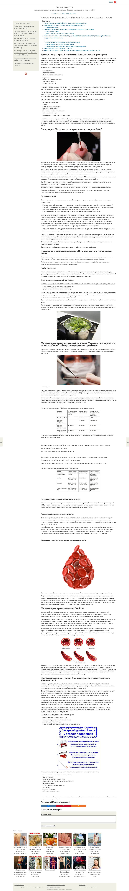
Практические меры (51, 27)
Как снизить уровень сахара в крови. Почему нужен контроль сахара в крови (69, 29)
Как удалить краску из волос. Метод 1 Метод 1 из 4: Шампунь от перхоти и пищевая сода (25, 33)
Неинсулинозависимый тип (85, 796)
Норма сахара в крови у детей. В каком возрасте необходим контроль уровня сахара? (72, 50)
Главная (54, 13)
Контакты (49, 885)
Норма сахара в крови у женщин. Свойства (58, 48)
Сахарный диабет (56, 799)
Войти (111, 2)
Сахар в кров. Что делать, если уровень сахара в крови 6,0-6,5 (64, 25)
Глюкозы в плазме (103, 796)
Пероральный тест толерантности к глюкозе (59, 44)
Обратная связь (82, 885)
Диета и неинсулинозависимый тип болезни (59, 34)
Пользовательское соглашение (58, 885)
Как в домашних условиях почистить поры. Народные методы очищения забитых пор (26, 46)
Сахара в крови (49, 796)
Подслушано (71, 13)
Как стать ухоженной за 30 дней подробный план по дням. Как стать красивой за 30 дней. (25, 53)
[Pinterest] (63, 806)
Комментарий (46, 814)
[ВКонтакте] (48, 806)
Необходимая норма (52, 31)
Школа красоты (64, 7)
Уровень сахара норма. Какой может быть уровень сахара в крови (65, 23)
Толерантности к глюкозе (46, 799)
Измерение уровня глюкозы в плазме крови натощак (62, 42)
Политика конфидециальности (53, 887)
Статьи (61, 13)
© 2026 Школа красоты (19, 885)
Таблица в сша (95, 796)
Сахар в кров (56, 796)
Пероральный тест (111, 796)
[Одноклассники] (78, 806)
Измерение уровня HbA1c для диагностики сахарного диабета (65, 46)
